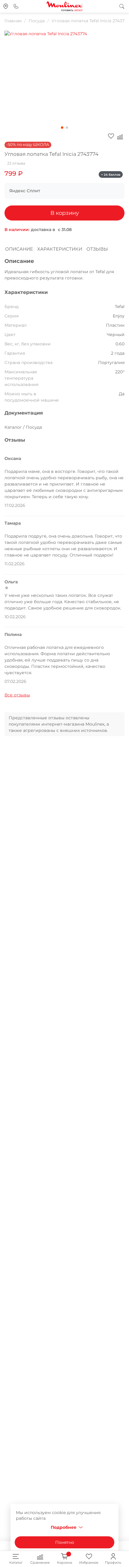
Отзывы (97, 249)
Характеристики (59, 249)
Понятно (64, 1542)
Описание (19, 249)
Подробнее (63, 1527)
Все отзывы (17, 695)
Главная (13, 20)
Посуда (36, 20)
